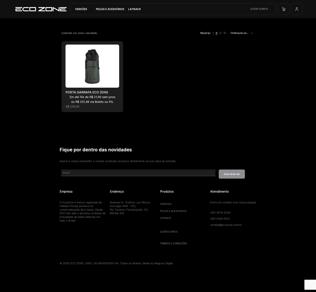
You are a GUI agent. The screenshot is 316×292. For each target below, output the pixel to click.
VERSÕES (165, 204)
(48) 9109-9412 (220, 218)
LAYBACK (165, 218)
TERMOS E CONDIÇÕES (173, 243)
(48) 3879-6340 (220, 212)
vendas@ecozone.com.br (226, 224)
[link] (213, 33)
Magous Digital (163, 263)
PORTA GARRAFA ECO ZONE (87, 92)
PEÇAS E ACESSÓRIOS (173, 211)
